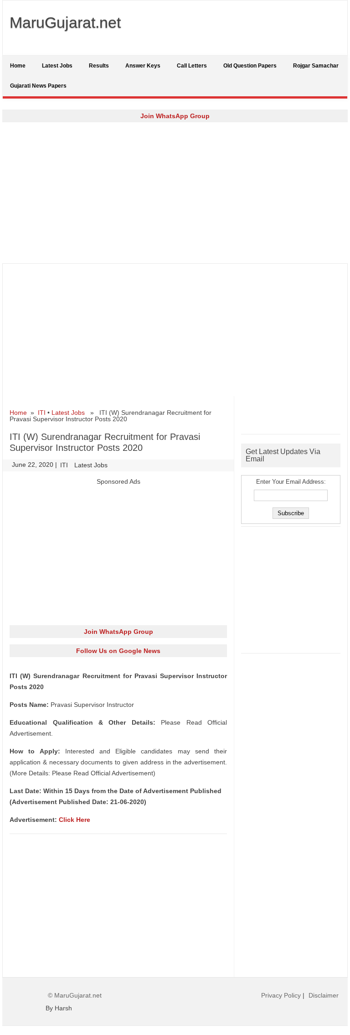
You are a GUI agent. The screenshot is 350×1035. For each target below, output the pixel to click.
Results (99, 66)
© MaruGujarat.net (75, 995)
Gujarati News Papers (38, 86)
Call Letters (192, 66)
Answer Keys (142, 66)
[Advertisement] (175, 192)
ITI (42, 412)
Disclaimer (324, 995)
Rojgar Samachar (316, 66)
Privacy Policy (281, 995)
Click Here (74, 819)
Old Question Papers (250, 66)
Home (18, 66)
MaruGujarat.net (65, 22)
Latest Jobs (57, 66)
